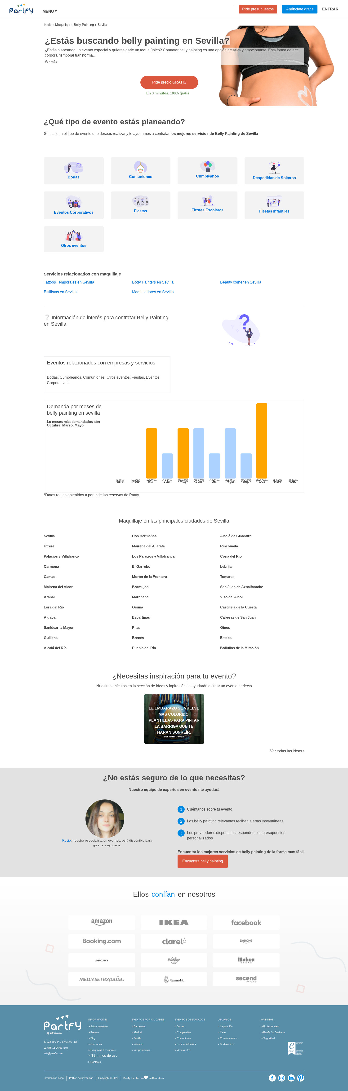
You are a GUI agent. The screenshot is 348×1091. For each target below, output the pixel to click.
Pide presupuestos (258, 9)
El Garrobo (141, 566)
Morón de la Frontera (149, 576)
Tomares (227, 576)
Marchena (140, 597)
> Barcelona (138, 1026)
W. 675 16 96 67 (53, 1047)
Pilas (136, 627)
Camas (49, 576)
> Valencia (137, 1044)
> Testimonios (226, 1044)
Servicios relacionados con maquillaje (82, 274)
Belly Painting (84, 25)
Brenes (138, 637)
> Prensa (93, 1032)
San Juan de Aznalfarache (241, 587)
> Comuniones (183, 1038)
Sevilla (49, 536)
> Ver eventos (183, 1050)
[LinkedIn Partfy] (291, 1078)
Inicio (48, 25)
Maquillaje (62, 25)
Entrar (330, 9)
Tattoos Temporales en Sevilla (69, 282)
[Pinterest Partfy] (300, 1078)
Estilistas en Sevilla (60, 292)
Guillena (51, 637)
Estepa (226, 637)
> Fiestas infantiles (185, 1044)
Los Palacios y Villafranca (153, 556)
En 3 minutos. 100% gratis (167, 93)
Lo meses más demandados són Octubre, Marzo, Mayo (73, 423)
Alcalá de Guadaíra (235, 536)
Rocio (66, 840)
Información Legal (54, 1078)
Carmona (51, 566)
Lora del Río (54, 607)
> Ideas (222, 1032)
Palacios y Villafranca (61, 556)
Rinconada (229, 546)
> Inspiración (225, 1026)
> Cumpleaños (183, 1032)
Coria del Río (231, 556)
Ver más (51, 61)
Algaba (49, 617)
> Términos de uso (102, 1055)
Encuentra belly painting (202, 861)
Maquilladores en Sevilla (153, 292)
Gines (225, 627)
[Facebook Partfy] (272, 1078)
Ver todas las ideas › (287, 751)
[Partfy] (26, 8)
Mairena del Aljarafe (148, 546)
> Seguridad (268, 1038)
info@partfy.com (53, 1053)
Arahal (49, 597)
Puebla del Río (144, 648)
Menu (48, 11)
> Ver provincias (141, 1050)
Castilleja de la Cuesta (238, 607)
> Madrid (137, 1032)
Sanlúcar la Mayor (59, 627)
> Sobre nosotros (98, 1026)
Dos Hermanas (144, 536)
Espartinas (141, 617)
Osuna (137, 607)
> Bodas (179, 1026)
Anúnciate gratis (299, 9)
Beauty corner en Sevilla (240, 282)
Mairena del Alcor (58, 587)
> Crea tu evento (227, 1038)
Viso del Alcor (231, 597)
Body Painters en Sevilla (153, 282)
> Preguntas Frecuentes (102, 1050)
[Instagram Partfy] (281, 1078)
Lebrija (226, 566)
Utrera (49, 546)
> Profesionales (270, 1026)
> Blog (91, 1038)
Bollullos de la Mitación (239, 648)
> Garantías (95, 1044)
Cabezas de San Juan (238, 617)
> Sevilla (136, 1038)
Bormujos (140, 587)
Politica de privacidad (81, 1078)
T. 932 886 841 (52, 1041)
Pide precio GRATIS (169, 82)
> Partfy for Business (273, 1032)
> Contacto (94, 1061)
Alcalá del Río (55, 648)
